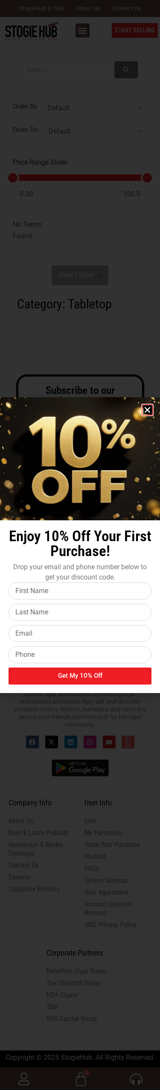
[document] (80, 545)
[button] (147, 410)
